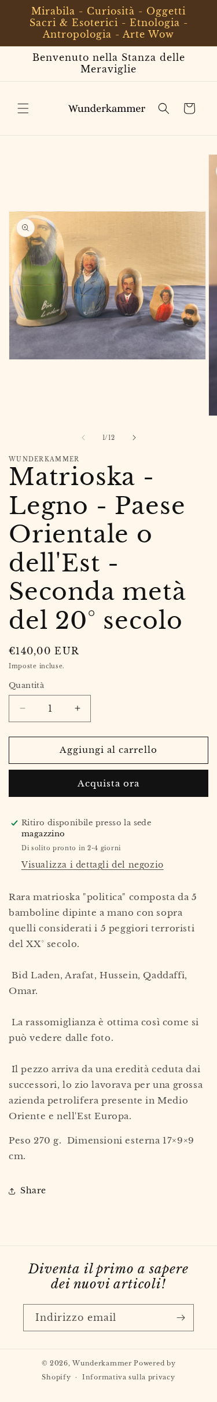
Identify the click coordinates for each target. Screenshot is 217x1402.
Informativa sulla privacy (128, 1377)
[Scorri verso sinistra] (83, 437)
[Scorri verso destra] (134, 437)
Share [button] (33, 1190)
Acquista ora (108, 783)
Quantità (26, 685)
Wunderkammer (101, 1363)
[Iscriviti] (180, 1317)
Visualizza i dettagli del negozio (92, 865)
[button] (23, 108)
